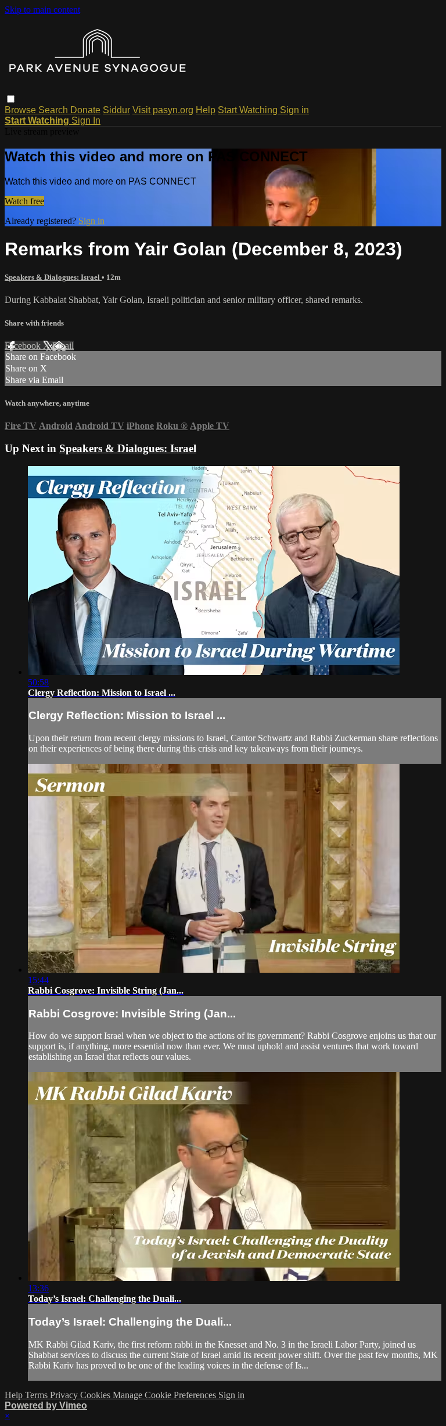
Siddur (116, 110)
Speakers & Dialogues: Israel (53, 277)
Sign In (85, 120)
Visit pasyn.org (162, 110)
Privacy (65, 1395)
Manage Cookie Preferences (165, 1395)
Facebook (24, 346)
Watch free (24, 201)
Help (205, 110)
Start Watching (249, 110)
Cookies (96, 1395)
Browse (21, 110)
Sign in (294, 110)
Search (54, 110)
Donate (85, 110)
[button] (11, 99)
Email (63, 346)
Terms (37, 1395)
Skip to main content (42, 10)
